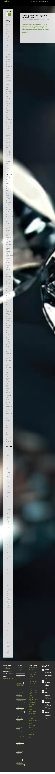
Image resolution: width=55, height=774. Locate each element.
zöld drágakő (8, 629)
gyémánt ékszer (8, 523)
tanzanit (8, 617)
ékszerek (8, 47)
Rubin (7, 142)
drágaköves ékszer (9, 463)
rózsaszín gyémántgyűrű (9, 589)
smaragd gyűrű (8, 598)
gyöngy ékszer (8, 532)
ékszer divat (8, 637)
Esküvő (7, 70)
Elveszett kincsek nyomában (8, 59)
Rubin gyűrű (32, 725)
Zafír (7, 168)
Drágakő (8, 31)
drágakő (8, 467)
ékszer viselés (8, 651)
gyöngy (8, 528)
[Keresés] (50, 1)
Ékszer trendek (30, 19)
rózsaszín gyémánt (8, 584)
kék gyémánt (8, 562)
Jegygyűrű (8, 110)
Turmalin (8, 165)
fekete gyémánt (8, 498)
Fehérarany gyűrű (9, 493)
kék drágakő (8, 556)
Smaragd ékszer (33, 729)
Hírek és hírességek (33, 708)
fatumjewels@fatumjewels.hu (10, 678)
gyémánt (8, 503)
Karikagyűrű (9, 119)
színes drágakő (8, 607)
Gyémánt (8, 86)
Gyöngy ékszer (32, 704)
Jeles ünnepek (32, 711)
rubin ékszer (8, 579)
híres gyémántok (9, 537)
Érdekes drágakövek (37, 19)
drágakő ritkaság (8, 476)
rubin (8, 575)
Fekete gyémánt (33, 692)
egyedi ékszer (8, 482)
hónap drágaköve (8, 543)
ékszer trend (8, 641)
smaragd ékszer (8, 602)
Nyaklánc (8, 138)
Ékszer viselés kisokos (8, 42)
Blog (8, 453)
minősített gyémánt (8, 568)
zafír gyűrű (8, 624)
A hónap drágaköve (33, 667)
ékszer (8, 633)
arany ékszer (8, 450)
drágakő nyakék (8, 471)
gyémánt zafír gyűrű (8, 517)
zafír (8, 620)
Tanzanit (8, 154)
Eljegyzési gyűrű (8, 487)
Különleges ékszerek (34, 720)
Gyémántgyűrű (9, 95)
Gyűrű (7, 103)
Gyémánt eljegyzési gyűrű (8, 91)
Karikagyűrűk (9, 123)
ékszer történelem (8, 646)
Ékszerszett (8, 51)
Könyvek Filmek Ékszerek (8, 128)
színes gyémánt (8, 613)
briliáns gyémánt (8, 457)
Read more (24, 32)
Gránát (43, 19)
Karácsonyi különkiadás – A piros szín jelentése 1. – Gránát (35, 16)
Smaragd (8, 147)
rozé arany (8, 572)
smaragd (8, 594)
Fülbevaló (8, 80)
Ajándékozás (9, 28)
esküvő (8, 490)
